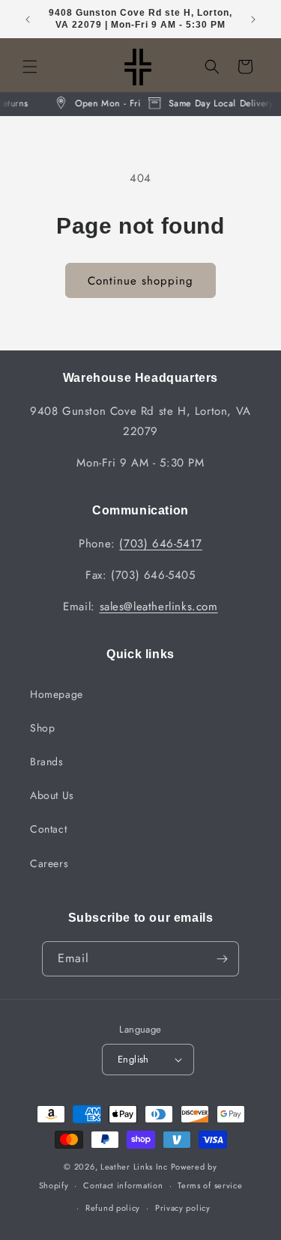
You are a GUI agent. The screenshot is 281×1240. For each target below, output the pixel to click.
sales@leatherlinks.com (159, 606)
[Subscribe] (221, 958)
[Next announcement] (253, 19)
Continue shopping (140, 281)
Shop (42, 727)
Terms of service (210, 1185)
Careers (49, 863)
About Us (52, 795)
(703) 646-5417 (160, 543)
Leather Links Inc (134, 1167)
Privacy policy (183, 1208)
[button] (29, 66)
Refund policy (112, 1208)
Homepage (56, 694)
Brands (47, 761)
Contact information (123, 1185)
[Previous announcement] (27, 19)
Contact (48, 828)
